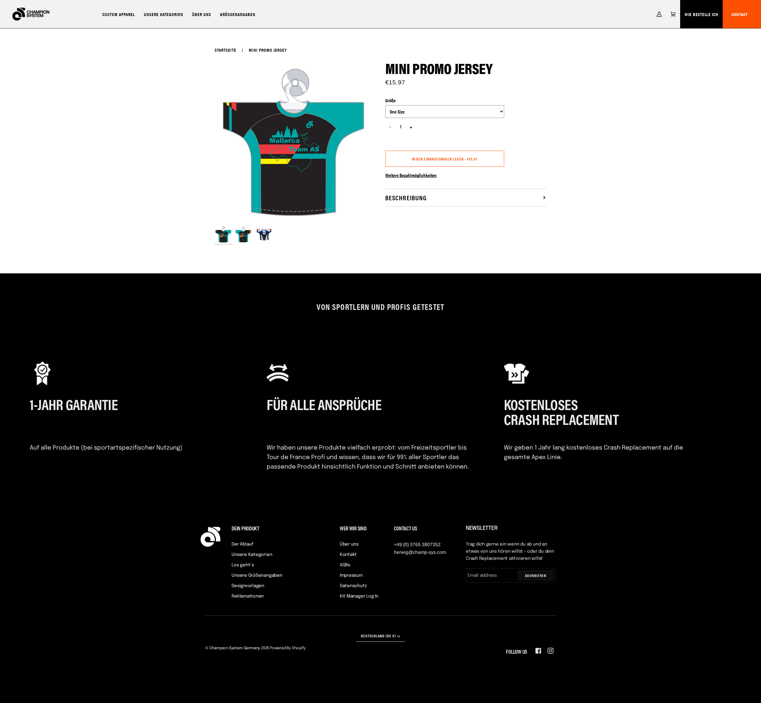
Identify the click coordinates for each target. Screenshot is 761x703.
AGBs (345, 565)
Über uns (349, 544)
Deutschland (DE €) (378, 636)
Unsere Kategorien (252, 554)
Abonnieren (535, 575)
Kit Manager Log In (359, 596)
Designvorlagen (248, 586)
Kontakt (740, 14)
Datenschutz (353, 586)
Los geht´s (243, 565)
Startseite (225, 50)
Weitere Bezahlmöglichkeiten (411, 175)
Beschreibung (406, 197)
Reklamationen (248, 596)
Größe (390, 100)
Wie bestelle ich (701, 14)
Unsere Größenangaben (257, 575)
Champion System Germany (234, 648)
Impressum (351, 575)
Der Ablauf (242, 544)
